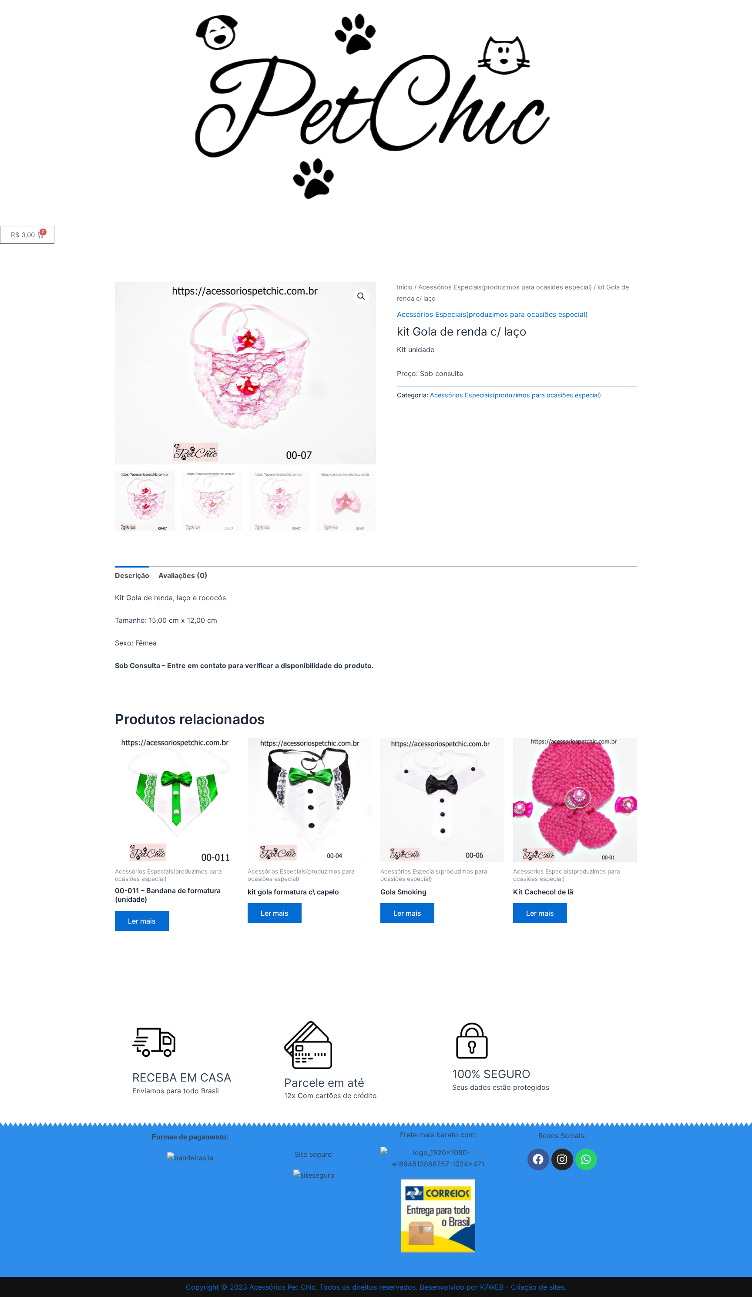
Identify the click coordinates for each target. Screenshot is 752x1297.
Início (405, 287)
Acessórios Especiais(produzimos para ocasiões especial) (505, 287)
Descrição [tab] (132, 575)
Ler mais (142, 921)
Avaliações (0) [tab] (183, 575)
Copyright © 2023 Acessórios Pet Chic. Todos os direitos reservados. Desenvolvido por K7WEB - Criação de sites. (376, 1287)
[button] (361, 296)
